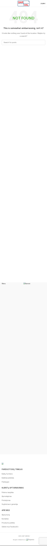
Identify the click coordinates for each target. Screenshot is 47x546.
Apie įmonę (6, 515)
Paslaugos (5, 482)
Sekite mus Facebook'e (10, 527)
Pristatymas (6, 500)
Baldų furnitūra (7, 474)
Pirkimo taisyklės (8, 492)
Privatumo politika (8, 523)
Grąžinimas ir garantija (10, 504)
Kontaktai (5, 519)
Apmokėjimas (7, 496)
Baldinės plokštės (8, 478)
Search (42, 42)
